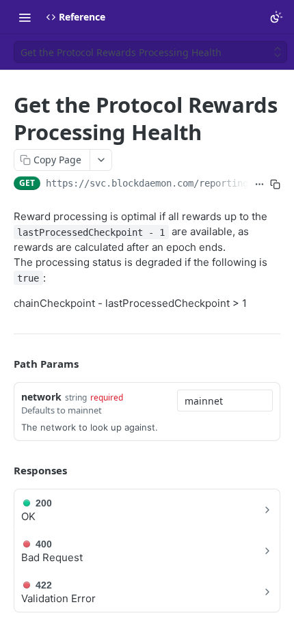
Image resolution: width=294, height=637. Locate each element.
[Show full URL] (259, 184)
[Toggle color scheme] (276, 17)
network (41, 396)
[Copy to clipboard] (275, 184)
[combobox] (225, 400)
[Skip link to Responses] (4, 470)
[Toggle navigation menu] (25, 17)
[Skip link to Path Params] (4, 364)
